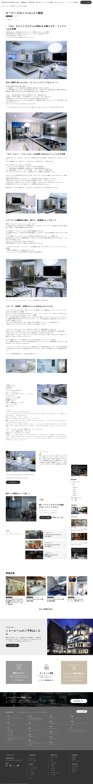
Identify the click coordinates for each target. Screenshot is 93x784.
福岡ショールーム (54, 744)
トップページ (32, 757)
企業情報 (74, 757)
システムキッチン (75, 481)
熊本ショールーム (75, 718)
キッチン (32, 769)
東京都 (8, 728)
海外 (72, 728)
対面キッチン (54, 512)
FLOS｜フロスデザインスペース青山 (15, 737)
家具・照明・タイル (76, 498)
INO (7, 532)
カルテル (17, 534)
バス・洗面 (74, 500)
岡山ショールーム (54, 728)
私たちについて (40, 2)
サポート (74, 771)
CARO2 (74, 491)
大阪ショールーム (54, 718)
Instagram (6, 765)
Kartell (10, 532)
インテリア (15, 532)
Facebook (10, 765)
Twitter (14, 765)
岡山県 (50, 726)
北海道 (8, 716)
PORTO (74, 489)
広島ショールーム (54, 733)
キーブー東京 (10, 735)
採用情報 (74, 759)
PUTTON (75, 493)
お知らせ (31, 778)
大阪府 (50, 716)
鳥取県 (50, 721)
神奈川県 (30, 716)
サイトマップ (75, 768)
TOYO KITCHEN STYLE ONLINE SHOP (13, 760)
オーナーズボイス (10, 534)
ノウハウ (32, 775)
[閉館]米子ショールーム (55, 723)
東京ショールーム (11, 729)
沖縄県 (72, 721)
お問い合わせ (75, 770)
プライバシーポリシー (76, 760)
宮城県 (8, 722)
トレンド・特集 (33, 768)
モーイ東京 (10, 733)
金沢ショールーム (33, 724)
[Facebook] (9, 19)
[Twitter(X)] (6, 19)
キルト (21, 534)
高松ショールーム (54, 738)
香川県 (50, 736)
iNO (73, 483)
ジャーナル (31, 766)
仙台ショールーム (11, 724)
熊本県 (72, 716)
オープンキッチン (44, 510)
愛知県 (29, 734)
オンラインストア (58, 2)
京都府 (29, 739)
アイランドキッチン (53, 510)
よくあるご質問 (75, 766)
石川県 (29, 722)
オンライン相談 (32, 760)
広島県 (50, 731)
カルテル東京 (10, 731)
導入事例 (32, 773)
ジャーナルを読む (49, 2)
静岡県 (29, 728)
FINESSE (75, 495)
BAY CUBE (75, 487)
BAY (74, 485)
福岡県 (50, 742)
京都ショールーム (33, 741)
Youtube (18, 765)
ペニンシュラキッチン (44, 512)
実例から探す (32, 2)
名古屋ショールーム (33, 736)
